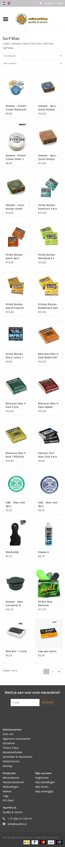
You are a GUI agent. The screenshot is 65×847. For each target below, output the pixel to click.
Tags (5, 796)
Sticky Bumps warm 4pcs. (14, 256)
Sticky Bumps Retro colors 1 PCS (14, 355)
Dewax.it (43, 552)
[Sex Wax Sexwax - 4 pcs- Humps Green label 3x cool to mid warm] (16, 187)
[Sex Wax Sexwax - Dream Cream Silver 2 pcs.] (16, 137)
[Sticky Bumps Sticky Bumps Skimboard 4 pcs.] (48, 236)
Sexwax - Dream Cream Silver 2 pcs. (16, 157)
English (8, 3)
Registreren (42, 777)
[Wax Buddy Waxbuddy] (16, 534)
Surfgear (16, 43)
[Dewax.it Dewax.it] (48, 534)
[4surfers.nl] (38, 19)
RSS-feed (8, 800)
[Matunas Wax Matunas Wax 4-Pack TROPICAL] (16, 435)
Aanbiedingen (10, 786)
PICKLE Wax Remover (45, 603)
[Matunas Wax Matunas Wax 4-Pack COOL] (16, 385)
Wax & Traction (32, 43)
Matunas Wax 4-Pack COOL (16, 405)
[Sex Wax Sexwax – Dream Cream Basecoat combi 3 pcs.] (16, 88)
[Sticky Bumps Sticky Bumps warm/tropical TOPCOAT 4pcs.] (16, 286)
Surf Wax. (48, 43)
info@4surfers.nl (17, 824)
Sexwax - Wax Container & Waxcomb (14, 603)
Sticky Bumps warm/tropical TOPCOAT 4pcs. (15, 306)
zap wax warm (47, 651)
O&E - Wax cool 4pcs (47, 504)
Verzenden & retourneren (17, 756)
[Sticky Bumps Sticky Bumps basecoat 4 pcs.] (48, 187)
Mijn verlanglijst (44, 791)
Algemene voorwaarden (17, 738)
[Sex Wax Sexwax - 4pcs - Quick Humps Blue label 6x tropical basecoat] (48, 88)
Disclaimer (9, 743)
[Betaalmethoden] (26, 842)
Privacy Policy (11, 747)
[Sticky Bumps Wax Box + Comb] (16, 633)
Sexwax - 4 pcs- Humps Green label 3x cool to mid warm (15, 206)
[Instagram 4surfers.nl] (52, 713)
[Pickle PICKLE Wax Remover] (48, 583)
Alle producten (11, 777)
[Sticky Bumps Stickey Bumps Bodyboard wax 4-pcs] (48, 286)
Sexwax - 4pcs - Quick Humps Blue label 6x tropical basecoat (47, 107)
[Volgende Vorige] (59, 671)
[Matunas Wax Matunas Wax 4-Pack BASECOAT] (48, 336)
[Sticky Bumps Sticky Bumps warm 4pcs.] (16, 236)
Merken (7, 791)
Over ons (8, 734)
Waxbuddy (12, 552)
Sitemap (7, 766)
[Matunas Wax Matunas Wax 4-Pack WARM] (48, 385)
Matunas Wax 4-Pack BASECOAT (48, 355)
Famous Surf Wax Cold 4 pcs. (48, 454)
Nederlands (4, 3)
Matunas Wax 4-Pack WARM (48, 405)
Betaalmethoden (12, 752)
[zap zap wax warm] (48, 633)
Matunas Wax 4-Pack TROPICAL (16, 454)
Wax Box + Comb (16, 651)
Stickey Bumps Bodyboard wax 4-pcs (48, 306)
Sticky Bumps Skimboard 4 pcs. (46, 256)
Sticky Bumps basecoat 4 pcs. (48, 206)
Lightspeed (52, 837)
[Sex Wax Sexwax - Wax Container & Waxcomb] (16, 583)
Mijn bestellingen (45, 782)
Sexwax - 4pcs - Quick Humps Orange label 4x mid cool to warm (48, 157)
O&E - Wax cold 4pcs (15, 504)
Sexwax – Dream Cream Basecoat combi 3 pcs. (16, 107)
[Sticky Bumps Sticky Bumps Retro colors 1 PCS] (16, 336)
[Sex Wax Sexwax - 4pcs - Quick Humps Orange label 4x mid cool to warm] (48, 137)
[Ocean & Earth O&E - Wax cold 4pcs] (16, 484)
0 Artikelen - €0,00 (53, 3)
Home (6, 43)
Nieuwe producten (13, 782)
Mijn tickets (42, 786)
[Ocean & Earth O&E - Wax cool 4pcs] (48, 484)
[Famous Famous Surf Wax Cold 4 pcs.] (48, 435)
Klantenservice (11, 761)
